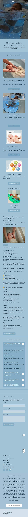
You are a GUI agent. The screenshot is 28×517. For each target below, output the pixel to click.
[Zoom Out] (24, 452)
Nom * (4, 402)
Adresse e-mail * (6, 408)
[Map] (14, 443)
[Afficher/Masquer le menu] (26, 1)
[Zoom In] (24, 450)
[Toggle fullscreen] (24, 435)
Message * (5, 414)
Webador (9, 513)
